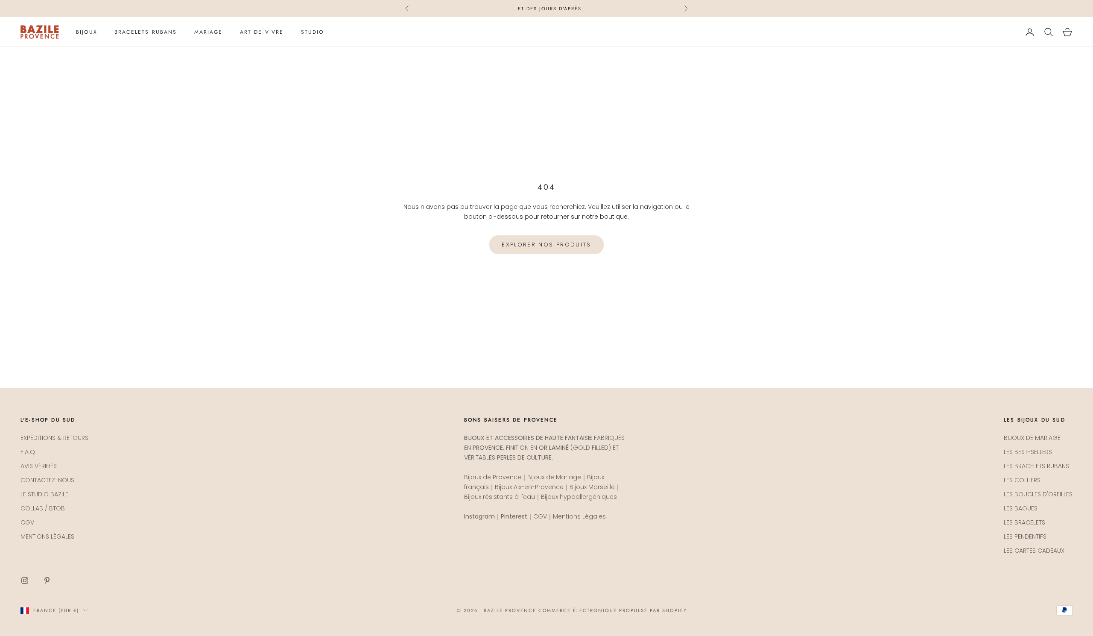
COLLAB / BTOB (42, 508)
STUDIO (312, 32)
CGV (27, 522)
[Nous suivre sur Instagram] (24, 580)
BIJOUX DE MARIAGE (1032, 438)
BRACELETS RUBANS (145, 32)
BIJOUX (86, 32)
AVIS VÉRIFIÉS (38, 466)
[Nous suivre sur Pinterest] (47, 580)
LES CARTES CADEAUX (1034, 550)
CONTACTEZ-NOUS (47, 480)
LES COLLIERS (1022, 480)
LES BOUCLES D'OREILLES (1038, 494)
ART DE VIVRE (262, 32)
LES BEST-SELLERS (1028, 452)
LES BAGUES (1020, 508)
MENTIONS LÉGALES (47, 536)
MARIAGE (208, 32)
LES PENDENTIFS (1025, 536)
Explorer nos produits (546, 244)
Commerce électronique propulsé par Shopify (612, 610)
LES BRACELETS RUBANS (1036, 466)
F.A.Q (27, 452)
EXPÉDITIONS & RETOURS (54, 438)
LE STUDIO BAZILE (44, 494)
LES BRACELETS (1024, 522)
